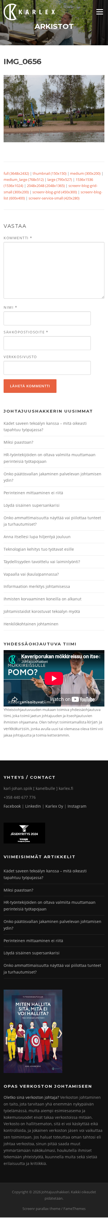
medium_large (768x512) (24, 179)
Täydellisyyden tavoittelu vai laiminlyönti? (42, 561)
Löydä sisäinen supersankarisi (32, 505)
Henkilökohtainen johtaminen (31, 624)
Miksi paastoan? (18, 442)
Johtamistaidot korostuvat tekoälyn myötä (42, 611)
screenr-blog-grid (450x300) (54, 191)
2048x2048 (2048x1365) (46, 185)
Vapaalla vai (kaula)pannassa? (31, 574)
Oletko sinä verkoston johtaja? (31, 1097)
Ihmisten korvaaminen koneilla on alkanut (42, 598)
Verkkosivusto (20, 356)
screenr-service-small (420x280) (54, 198)
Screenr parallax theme (41, 1208)
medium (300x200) (85, 173)
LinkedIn (33, 806)
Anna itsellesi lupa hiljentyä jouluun (37, 536)
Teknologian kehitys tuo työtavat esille (39, 549)
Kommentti (18, 237)
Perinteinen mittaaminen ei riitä (33, 492)
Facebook (12, 806)
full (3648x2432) (16, 173)
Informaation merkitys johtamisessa (37, 586)
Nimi (10, 307)
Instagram (77, 806)
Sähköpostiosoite (26, 332)
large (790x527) (59, 179)
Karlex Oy (54, 806)
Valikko (99, 11)
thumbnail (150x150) (49, 173)
